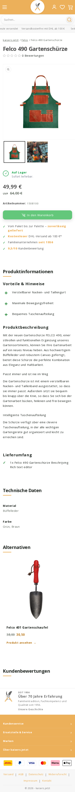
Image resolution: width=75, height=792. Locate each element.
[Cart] (70, 7)
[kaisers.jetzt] (37, 7)
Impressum (30, 780)
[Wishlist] (62, 7)
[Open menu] (4, 7)
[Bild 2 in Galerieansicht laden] (37, 152)
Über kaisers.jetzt (16, 749)
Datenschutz (36, 774)
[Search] (69, 19)
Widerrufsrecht (57, 774)
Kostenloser (18, 236)
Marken (8, 741)
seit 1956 (45, 242)
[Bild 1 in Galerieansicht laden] (14, 152)
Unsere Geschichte (30, 709)
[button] (12, 55)
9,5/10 (13, 248)
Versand (8, 774)
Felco (25, 40)
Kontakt (46, 780)
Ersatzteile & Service (17, 732)
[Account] (54, 7)
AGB (21, 774)
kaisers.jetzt (11, 40)
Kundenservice (13, 723)
